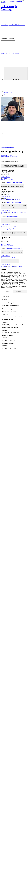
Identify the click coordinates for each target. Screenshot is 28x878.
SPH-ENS (13, 226)
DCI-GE (18, 199)
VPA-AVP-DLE (10, 212)
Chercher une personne (7, 38)
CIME (15, 266)
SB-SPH (8, 226)
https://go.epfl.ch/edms (12, 216)
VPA (5, 199)
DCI (15, 199)
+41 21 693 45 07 (5, 177)
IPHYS (8, 179)
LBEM (11, 179)
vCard (26, 159)
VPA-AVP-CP (10, 199)
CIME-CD (20, 266)
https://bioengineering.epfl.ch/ (14, 248)
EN (5, 94)
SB (5, 179)
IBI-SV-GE (12, 245)
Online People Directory (9, 8)
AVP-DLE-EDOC (18, 212)
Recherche (18, 291)
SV (5, 245)
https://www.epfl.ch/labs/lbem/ (9, 156)
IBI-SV (7, 245)
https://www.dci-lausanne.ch (13, 202)
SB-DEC (8, 257)
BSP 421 (6, 178)
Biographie (7, 291)
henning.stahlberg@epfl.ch (8, 155)
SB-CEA (13, 257)
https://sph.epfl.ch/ (11, 229)
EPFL (2, 179)
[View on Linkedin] (15, 133)
